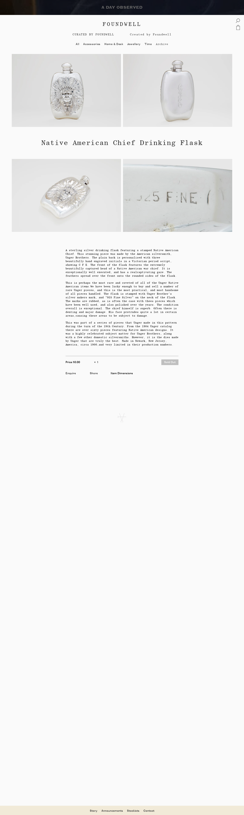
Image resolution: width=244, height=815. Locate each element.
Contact (148, 810)
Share (94, 373)
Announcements (112, 810)
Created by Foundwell (150, 34)
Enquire (71, 373)
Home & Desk (113, 44)
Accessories (91, 44)
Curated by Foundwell (93, 34)
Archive (162, 44)
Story (93, 810)
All (77, 44)
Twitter (95, 377)
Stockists (133, 810)
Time (148, 44)
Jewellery (134, 44)
